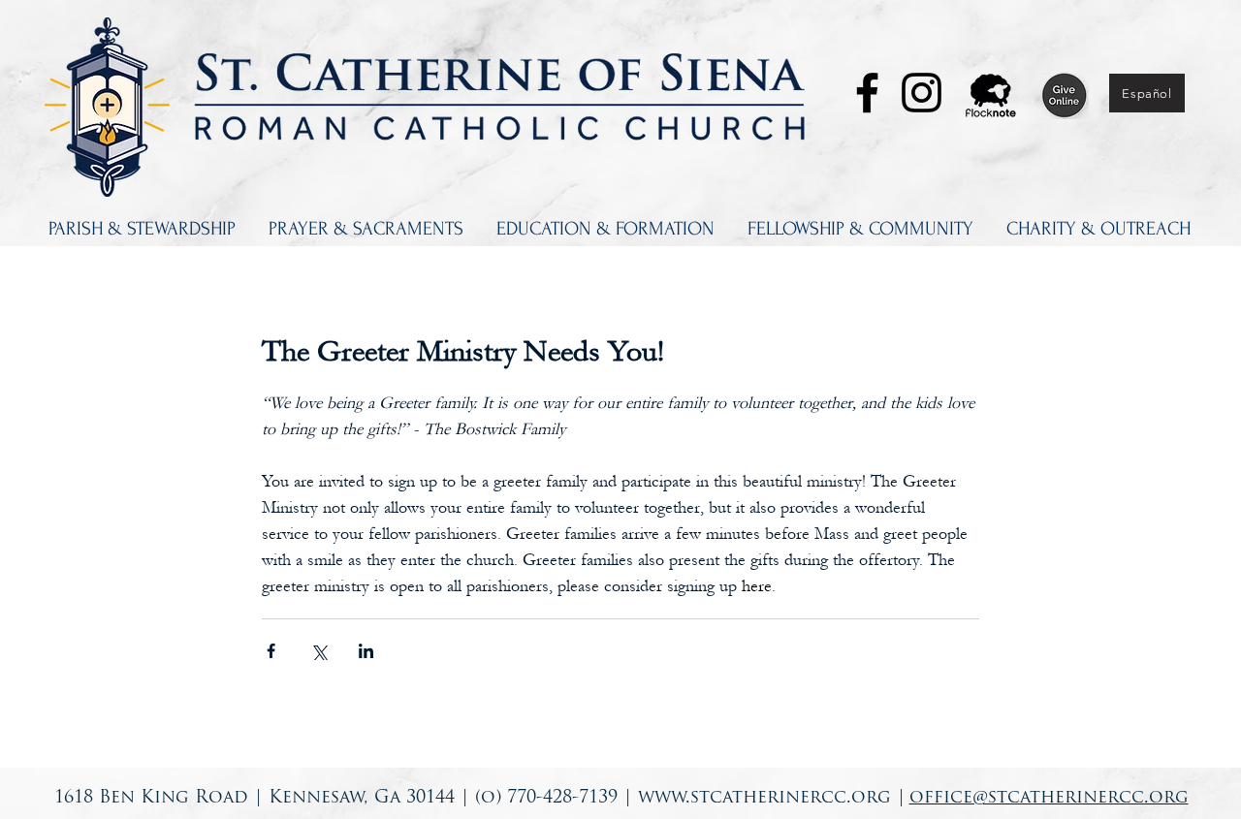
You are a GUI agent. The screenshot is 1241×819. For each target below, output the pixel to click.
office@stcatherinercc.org (1049, 798)
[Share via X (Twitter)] (318, 651)
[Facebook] (867, 92)
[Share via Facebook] (271, 651)
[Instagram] (921, 92)
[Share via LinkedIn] (366, 651)
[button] (142, 228)
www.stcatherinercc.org (764, 798)
